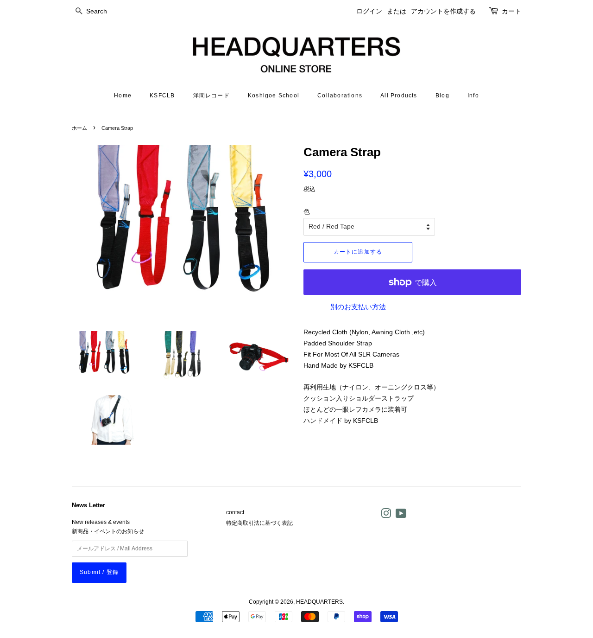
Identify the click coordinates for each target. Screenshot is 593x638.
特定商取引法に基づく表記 (259, 523)
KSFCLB (162, 95)
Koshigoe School (273, 95)
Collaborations (339, 95)
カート (511, 11)
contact (235, 512)
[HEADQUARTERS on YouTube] (401, 515)
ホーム (79, 128)
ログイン (369, 11)
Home (123, 95)
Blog (442, 95)
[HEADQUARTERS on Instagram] (386, 515)
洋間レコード (211, 95)
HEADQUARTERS (319, 602)
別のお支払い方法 (358, 307)
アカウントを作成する (443, 11)
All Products (398, 95)
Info (473, 95)
